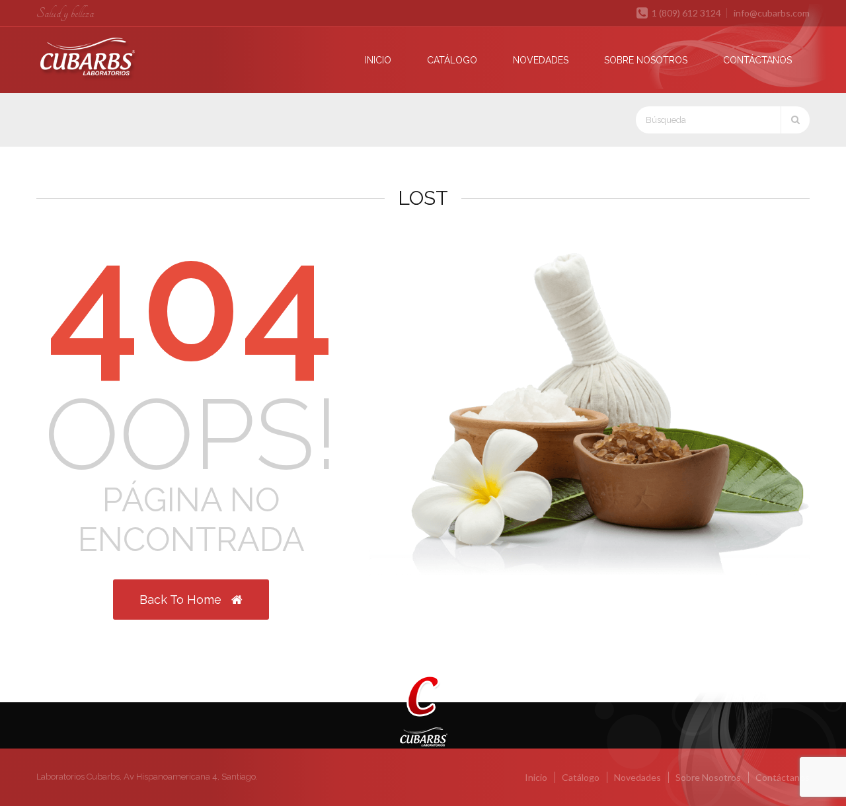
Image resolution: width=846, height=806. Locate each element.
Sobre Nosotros (645, 60)
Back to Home (182, 599)
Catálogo (452, 60)
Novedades (540, 60)
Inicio (378, 60)
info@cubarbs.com (772, 13)
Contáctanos (757, 60)
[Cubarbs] (113, 59)
